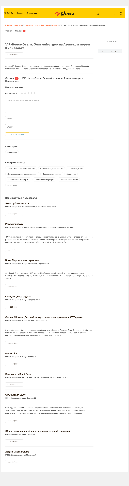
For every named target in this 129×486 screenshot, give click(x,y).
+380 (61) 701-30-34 (15, 364)
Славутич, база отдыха (18, 296)
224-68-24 (14, 307)
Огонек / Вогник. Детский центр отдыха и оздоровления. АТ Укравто (44, 317)
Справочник (32, 13)
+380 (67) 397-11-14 (15, 214)
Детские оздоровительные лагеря (22, 174)
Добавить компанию (105, 14)
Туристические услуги (44, 179)
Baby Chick (11, 353)
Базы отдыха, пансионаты (51, 168)
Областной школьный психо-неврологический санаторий (38, 431)
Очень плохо (20, 93)
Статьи (20, 13)
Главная (8, 31)
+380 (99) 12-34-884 (15, 385)
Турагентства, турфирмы (18, 179)
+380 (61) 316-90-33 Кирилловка (20, 421)
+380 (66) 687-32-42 (15, 286)
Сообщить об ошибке (110, 52)
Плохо (23, 93)
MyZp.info (8, 13)
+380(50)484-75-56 (15, 54)
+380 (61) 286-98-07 (15, 343)
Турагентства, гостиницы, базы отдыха (36, 25)
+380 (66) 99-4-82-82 (16, 250)
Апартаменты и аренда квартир (21, 168)
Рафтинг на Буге (14, 224)
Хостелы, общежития (68, 179)
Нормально (26, 93)
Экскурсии (12, 185)
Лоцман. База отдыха (17, 451)
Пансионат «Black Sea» (18, 374)
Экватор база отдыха (17, 203)
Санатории (55, 25)
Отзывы (18, 31)
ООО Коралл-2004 (15, 394)
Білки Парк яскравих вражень (22, 260)
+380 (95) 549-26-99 (15, 462)
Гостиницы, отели (75, 168)
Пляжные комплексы (51, 174)
